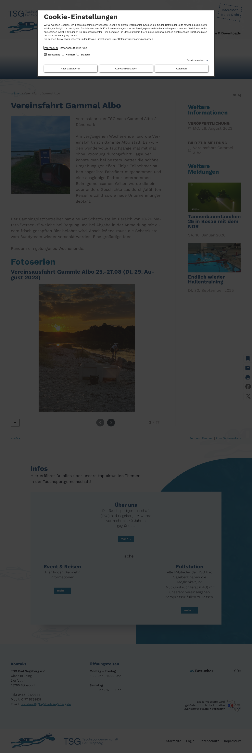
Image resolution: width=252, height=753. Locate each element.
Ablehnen (181, 68)
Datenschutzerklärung (73, 47)
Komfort (70, 54)
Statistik (85, 54)
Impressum (51, 47)
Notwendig (54, 54)
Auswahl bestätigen (126, 68)
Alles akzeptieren (70, 68)
